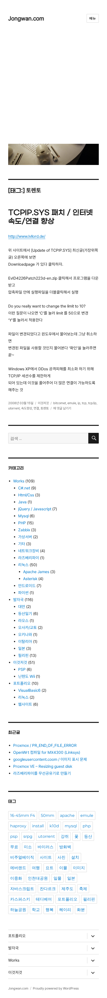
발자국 (18, 599)
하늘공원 (18, 909)
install (38, 826)
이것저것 (43, 403)
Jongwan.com (26, 18)
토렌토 (45, 408)
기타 (21, 543)
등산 (88, 836)
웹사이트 (25, 704)
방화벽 (65, 846)
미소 (28, 846)
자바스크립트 (22, 888)
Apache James (36, 571)
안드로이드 (27, 585)
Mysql (23, 516)
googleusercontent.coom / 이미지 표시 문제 (50, 759)
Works (18, 481)
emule (71, 403)
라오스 (23, 620)
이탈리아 (25, 641)
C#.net (24, 488)
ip (79, 403)
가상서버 (25, 537)
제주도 (67, 888)
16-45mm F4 (22, 815)
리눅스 (23, 564)
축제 (83, 888)
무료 (14, 846)
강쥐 (65, 836)
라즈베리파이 (28, 557)
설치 (75, 857)
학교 (36, 909)
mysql (71, 826)
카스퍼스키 (20, 899)
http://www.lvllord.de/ (26, 236)
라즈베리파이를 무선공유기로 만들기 (42, 773)
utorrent (14, 408)
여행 (36, 867)
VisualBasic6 (29, 690)
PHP (22, 523)
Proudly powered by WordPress (56, 988)
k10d (54, 826)
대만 (21, 606)
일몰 (57, 878)
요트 (50, 867)
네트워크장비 (28, 550)
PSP (22, 669)
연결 (36, 408)
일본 (21, 648)
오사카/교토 (27, 627)
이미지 (79, 867)
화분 (81, 909)
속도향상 (26, 408)
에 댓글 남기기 (62, 408)
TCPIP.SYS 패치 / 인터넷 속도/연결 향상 (50, 217)
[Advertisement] (53, 86)
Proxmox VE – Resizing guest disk (42, 766)
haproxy (18, 826)
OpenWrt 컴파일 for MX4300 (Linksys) (46, 752)
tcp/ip (92, 403)
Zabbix (24, 530)
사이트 (46, 857)
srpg (27, 836)
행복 (50, 909)
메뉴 (92, 18)
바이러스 (46, 846)
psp (14, 836)
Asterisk (30, 578)
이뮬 (63, 867)
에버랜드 (18, 867)
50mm (47, 815)
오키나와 (25, 634)
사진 (61, 857)
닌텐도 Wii (26, 676)
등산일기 (25, 613)
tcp (84, 403)
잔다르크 (48, 888)
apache (67, 815)
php (87, 826)
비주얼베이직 (22, 857)
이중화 (16, 878)
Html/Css (26, 495)
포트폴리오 (22, 683)
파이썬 (23, 592)
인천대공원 (38, 878)
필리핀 (23, 655)
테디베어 (44, 899)
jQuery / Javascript (34, 509)
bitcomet (59, 403)
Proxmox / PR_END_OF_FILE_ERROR (45, 745)
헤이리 (65, 909)
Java (22, 502)
